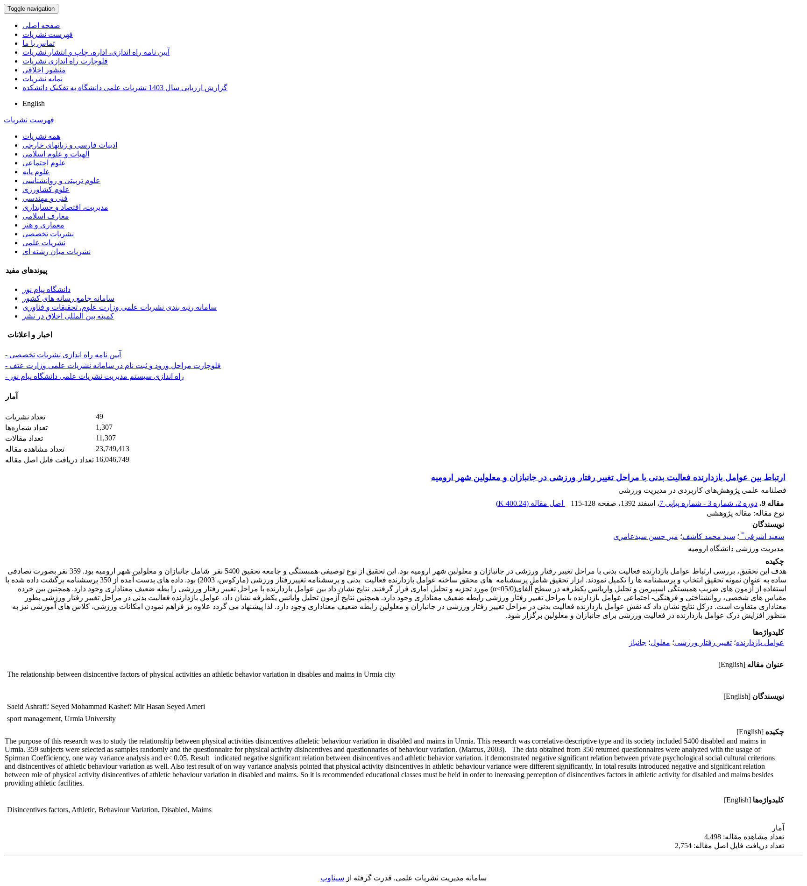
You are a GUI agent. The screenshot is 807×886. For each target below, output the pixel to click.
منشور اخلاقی (44, 70)
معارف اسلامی (45, 216)
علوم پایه (36, 172)
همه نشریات (41, 136)
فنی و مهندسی (45, 198)
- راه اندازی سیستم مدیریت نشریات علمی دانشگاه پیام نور (94, 376)
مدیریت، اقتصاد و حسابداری (65, 207)
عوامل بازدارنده (760, 642)
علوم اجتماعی (44, 163)
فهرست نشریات (47, 34)
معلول (660, 642)
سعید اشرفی (762, 536)
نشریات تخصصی (48, 234)
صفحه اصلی (41, 25)
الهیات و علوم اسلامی (55, 154)
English (33, 103)
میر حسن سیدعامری (645, 536)
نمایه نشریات (42, 79)
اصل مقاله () (530, 503)
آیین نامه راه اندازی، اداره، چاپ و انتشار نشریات (96, 52)
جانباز (637, 642)
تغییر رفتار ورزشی (703, 642)
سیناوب (332, 878)
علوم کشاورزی (46, 189)
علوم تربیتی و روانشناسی (61, 180)
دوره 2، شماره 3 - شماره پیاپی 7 (708, 503)
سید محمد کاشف (708, 536)
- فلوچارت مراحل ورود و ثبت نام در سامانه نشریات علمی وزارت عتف (113, 365)
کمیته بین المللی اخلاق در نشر (68, 316)
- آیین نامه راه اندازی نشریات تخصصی (63, 355)
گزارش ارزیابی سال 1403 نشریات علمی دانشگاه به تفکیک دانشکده (124, 88)
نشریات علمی (43, 243)
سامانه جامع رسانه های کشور (68, 298)
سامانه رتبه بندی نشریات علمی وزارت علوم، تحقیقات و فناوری (119, 307)
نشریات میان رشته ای (56, 251)
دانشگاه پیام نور (46, 289)
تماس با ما (38, 43)
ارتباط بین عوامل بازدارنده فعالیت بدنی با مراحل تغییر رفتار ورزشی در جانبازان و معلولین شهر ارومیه (608, 477)
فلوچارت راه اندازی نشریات (65, 61)
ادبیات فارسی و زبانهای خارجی (69, 145)
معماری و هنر (43, 225)
